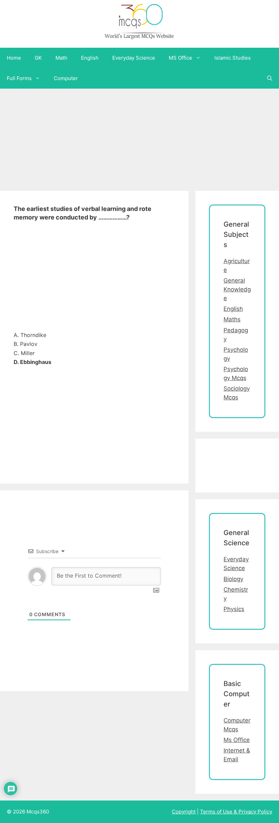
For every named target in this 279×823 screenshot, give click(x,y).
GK (38, 58)
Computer (66, 78)
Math (61, 58)
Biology (233, 579)
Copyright (184, 811)
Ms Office (237, 739)
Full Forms (19, 78)
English (90, 58)
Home (14, 58)
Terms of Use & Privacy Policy (236, 811)
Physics (234, 609)
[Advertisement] (139, 136)
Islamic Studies (232, 58)
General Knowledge (237, 289)
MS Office (180, 58)
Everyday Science (133, 58)
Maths (232, 319)
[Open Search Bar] (269, 78)
